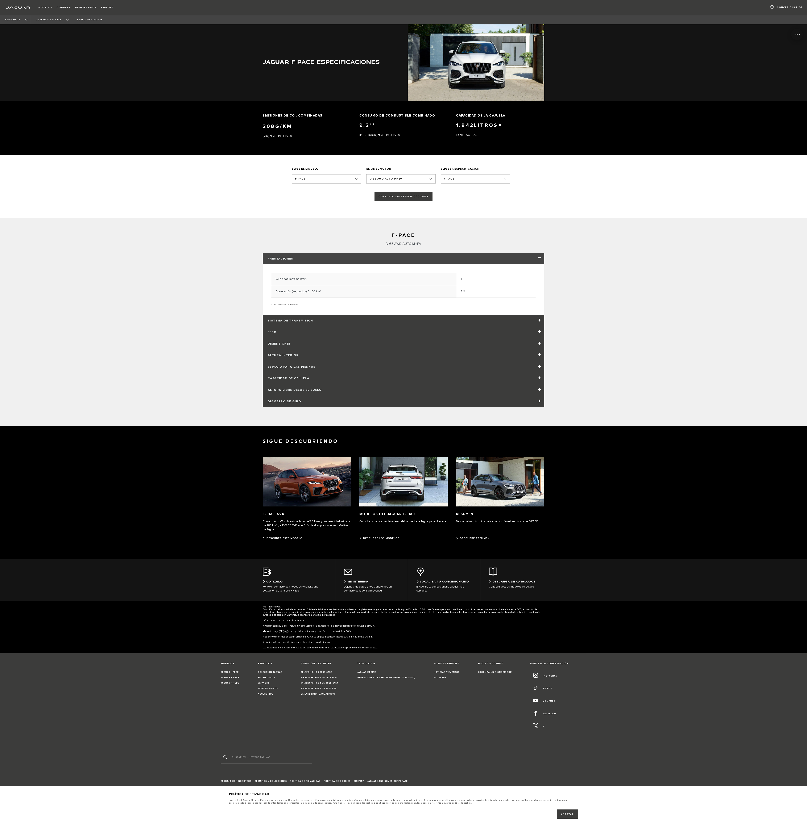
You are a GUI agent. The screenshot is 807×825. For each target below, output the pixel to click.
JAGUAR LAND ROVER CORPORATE (387, 781)
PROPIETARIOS (266, 677)
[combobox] (326, 179)
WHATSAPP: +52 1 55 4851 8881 (319, 688)
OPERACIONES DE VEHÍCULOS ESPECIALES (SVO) (386, 677)
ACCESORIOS (265, 694)
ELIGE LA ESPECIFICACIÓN (460, 169)
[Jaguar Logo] (18, 7)
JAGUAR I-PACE (230, 672)
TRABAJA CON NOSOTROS (236, 781)
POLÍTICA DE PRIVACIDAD (305, 781)
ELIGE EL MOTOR (378, 169)
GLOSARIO (440, 677)
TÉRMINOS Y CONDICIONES (271, 781)
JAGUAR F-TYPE (230, 683)
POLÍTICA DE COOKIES (337, 781)
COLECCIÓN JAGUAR (270, 672)
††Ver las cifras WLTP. (273, 606)
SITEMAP (359, 781)
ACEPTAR (567, 814)
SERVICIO (263, 683)
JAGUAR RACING (366, 672)
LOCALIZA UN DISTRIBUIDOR (495, 672)
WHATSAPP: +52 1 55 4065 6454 (319, 683)
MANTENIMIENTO (268, 688)
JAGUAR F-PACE (230, 677)
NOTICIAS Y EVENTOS (447, 672)
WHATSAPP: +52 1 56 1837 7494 (319, 677)
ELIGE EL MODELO (305, 169)
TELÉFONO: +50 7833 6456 (316, 672)
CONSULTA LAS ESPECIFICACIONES (404, 196)
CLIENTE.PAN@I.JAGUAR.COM (318, 694)
